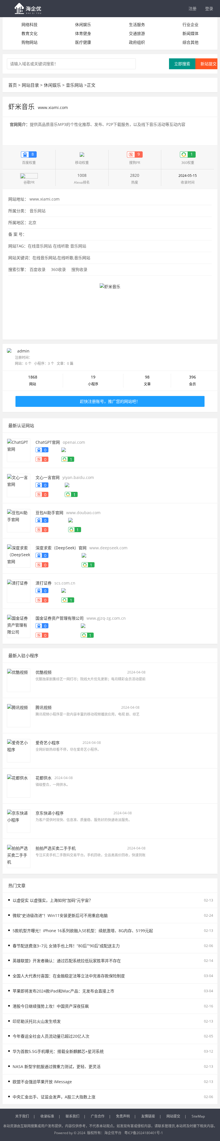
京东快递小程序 (50, 813)
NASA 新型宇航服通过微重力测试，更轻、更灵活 (57, 1066)
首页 (12, 85)
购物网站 (29, 42)
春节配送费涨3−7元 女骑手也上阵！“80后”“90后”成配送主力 (66, 945)
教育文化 (29, 33)
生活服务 (137, 24)
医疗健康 (83, 42)
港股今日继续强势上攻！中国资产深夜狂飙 (51, 1006)
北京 (32, 222)
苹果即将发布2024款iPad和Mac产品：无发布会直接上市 (63, 991)
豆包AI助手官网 (49, 512)
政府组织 (137, 42)
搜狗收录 (79, 269)
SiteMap (198, 1116)
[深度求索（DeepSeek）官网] (18, 555)
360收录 (58, 269)
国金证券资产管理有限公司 (60, 618)
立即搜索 (182, 63)
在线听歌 (61, 246)
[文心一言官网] (18, 485)
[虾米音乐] (110, 306)
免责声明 (123, 1116)
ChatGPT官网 (48, 442)
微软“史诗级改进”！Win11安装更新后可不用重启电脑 (60, 915)
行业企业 (190, 24)
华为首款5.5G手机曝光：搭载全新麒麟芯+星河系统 (58, 1051)
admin (23, 351)
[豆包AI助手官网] (18, 520)
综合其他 (190, 42)
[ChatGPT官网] (18, 450)
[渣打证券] (18, 590)
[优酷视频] (18, 680)
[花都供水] (18, 785)
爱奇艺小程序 (48, 742)
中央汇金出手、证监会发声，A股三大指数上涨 (54, 1097)
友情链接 (148, 1116)
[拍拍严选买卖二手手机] (18, 856)
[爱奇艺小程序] (18, 750)
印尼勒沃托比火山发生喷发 (37, 1021)
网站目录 (30, 85)
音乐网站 (74, 85)
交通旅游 (137, 33)
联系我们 (72, 1116)
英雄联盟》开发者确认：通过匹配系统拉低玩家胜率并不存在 (67, 960)
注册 (192, 8)
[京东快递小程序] (18, 820)
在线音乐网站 (40, 246)
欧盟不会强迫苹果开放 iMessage (42, 1081)
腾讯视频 (44, 707)
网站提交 (173, 1116)
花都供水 (44, 778)
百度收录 (38, 269)
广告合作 (98, 1116)
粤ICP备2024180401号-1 (143, 1132)
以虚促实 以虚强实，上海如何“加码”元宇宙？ (53, 900)
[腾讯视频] (18, 715)
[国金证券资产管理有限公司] (18, 626)
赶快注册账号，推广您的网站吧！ (110, 401)
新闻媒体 (190, 33)
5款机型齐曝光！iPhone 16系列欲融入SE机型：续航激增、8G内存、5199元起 (83, 930)
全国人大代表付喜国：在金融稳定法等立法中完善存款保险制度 (69, 975)
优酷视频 (44, 672)
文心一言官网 (48, 477)
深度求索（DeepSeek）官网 (61, 547)
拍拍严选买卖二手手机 (56, 848)
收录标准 (47, 1116)
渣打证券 (44, 583)
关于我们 (22, 1116)
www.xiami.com (45, 199)
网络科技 (29, 24)
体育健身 (83, 33)
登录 (209, 8)
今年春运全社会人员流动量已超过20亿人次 (51, 1036)
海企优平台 (112, 1132)
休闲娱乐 (83, 24)
